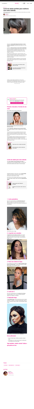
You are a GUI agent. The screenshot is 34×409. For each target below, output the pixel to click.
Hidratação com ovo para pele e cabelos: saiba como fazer (19, 187)
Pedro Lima (6, 14)
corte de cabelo (17, 365)
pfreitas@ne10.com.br (10, 373)
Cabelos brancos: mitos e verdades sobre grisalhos (19, 144)
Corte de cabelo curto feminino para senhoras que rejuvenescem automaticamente (19, 68)
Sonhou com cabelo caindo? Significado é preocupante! (18, 184)
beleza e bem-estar (11, 365)
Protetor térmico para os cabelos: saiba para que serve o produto (19, 147)
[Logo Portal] (17, 3)
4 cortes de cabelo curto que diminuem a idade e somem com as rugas (19, 65)
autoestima (5, 365)
